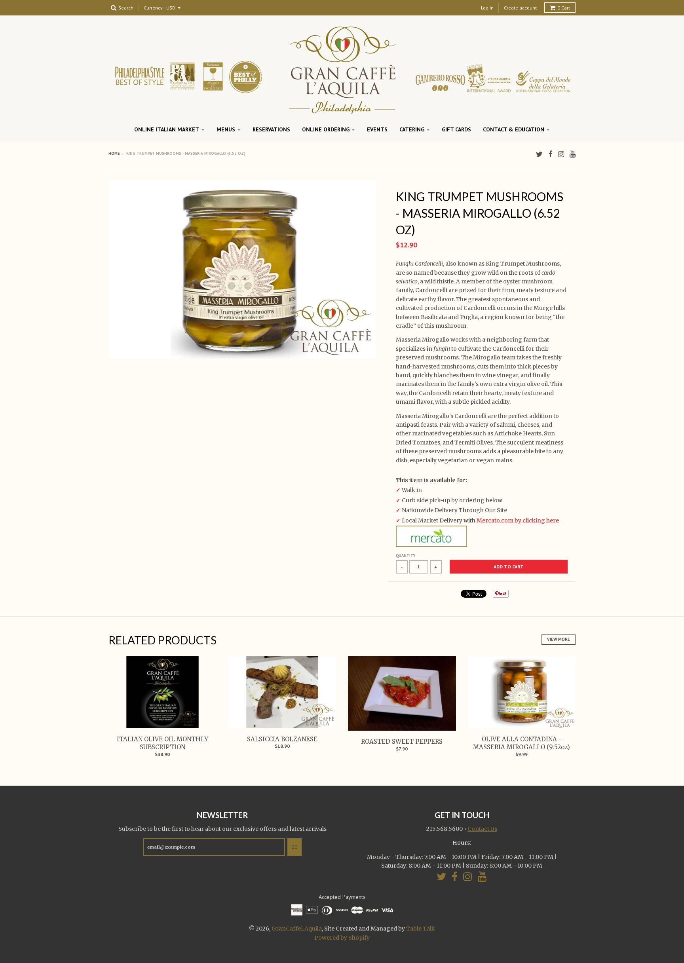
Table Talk (420, 928)
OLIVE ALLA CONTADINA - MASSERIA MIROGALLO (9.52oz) (521, 743)
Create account (520, 8)
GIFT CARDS (456, 129)
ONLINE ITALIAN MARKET (166, 129)
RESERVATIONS (271, 129)
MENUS (226, 129)
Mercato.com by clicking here (518, 520)
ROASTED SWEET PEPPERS (402, 741)
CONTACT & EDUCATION (513, 129)
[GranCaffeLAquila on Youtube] (573, 154)
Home (114, 153)
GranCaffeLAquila (297, 928)
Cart (563, 8)
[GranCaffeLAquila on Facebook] (550, 154)
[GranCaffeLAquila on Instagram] (561, 154)
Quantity (405, 555)
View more (558, 639)
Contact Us (482, 828)
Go (294, 847)
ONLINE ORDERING (326, 129)
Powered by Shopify (342, 937)
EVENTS (377, 129)
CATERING (411, 129)
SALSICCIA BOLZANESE (282, 739)
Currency (153, 8)
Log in (487, 8)
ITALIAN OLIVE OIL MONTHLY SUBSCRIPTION (162, 743)
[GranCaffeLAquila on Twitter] (539, 154)
